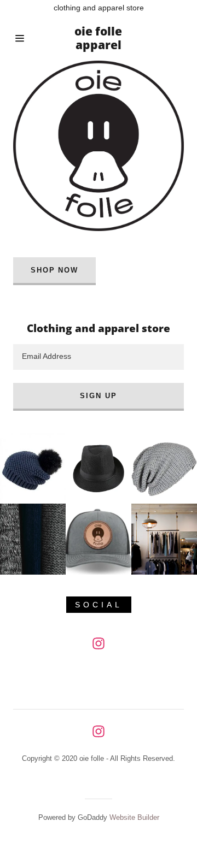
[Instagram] (98, 731)
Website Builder (134, 817)
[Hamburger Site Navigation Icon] (21, 38)
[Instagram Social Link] (98, 643)
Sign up (98, 396)
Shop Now (54, 270)
